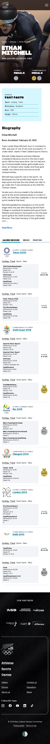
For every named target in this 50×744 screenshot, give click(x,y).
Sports (6, 668)
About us (5, 692)
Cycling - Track (8, 261)
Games (6, 674)
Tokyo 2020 (19, 253)
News (29, 692)
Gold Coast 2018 (22, 330)
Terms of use (31, 726)
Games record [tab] (11, 240)
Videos (4, 682)
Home (4, 42)
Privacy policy (19, 726)
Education (31, 687)
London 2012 (20, 492)
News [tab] (26, 240)
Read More (7, 228)
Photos (4, 687)
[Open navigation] (47, 5)
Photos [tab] (37, 240)
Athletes (7, 663)
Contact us (32, 682)
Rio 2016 (17, 409)
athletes (13, 42)
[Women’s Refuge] (25, 734)
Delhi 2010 (18, 534)
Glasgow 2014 (21, 454)
